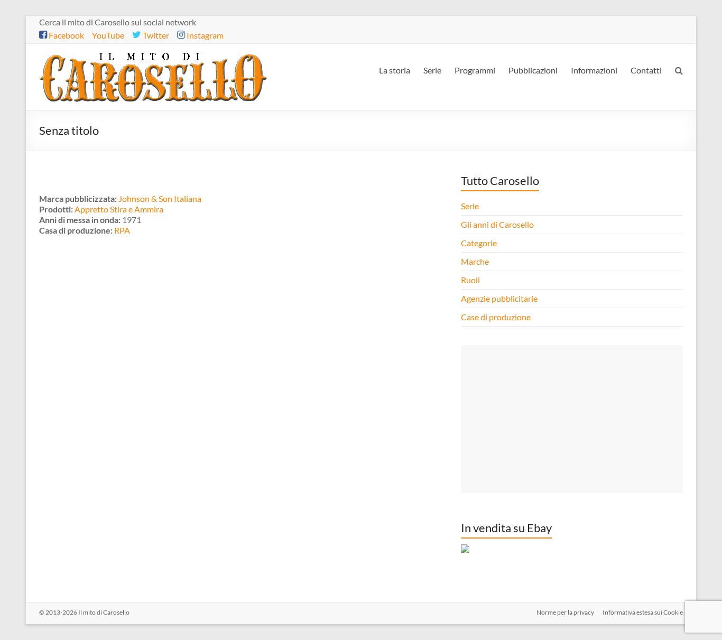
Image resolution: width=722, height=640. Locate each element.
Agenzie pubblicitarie (500, 298)
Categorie (479, 243)
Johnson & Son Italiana (159, 198)
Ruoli (470, 280)
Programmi (475, 70)
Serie (432, 70)
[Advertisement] (572, 419)
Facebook (65, 35)
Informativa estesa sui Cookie (643, 612)
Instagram (204, 35)
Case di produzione (496, 317)
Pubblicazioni (533, 70)
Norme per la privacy (565, 612)
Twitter (155, 35)
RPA (122, 230)
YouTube (108, 35)
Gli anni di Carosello (497, 224)
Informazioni (594, 70)
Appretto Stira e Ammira (119, 209)
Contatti (646, 70)
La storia (394, 70)
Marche (475, 261)
